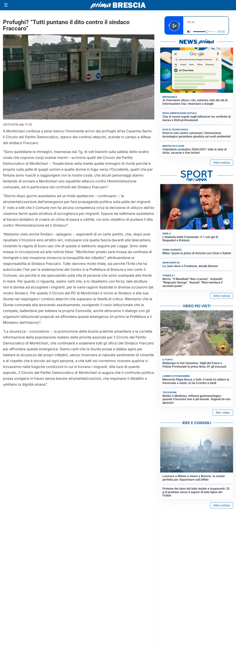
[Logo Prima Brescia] (118, 5)
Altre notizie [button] (221, 162)
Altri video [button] (223, 412)
